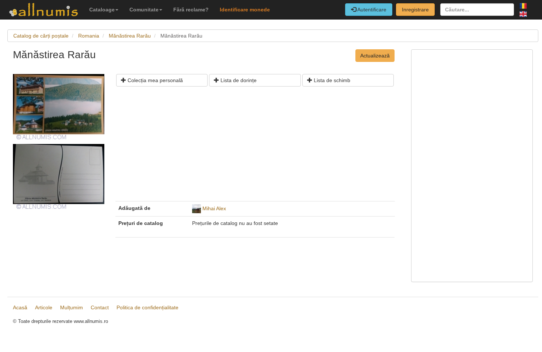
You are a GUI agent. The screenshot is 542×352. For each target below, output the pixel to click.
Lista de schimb (331, 80)
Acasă (20, 307)
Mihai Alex (214, 208)
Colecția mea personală (154, 80)
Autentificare (371, 10)
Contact (100, 307)
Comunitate (144, 10)
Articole (43, 307)
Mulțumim (71, 307)
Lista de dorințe (238, 80)
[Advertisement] (255, 146)
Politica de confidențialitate (147, 307)
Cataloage (102, 10)
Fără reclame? (191, 10)
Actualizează (375, 56)
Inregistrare (415, 10)
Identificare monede (245, 10)
